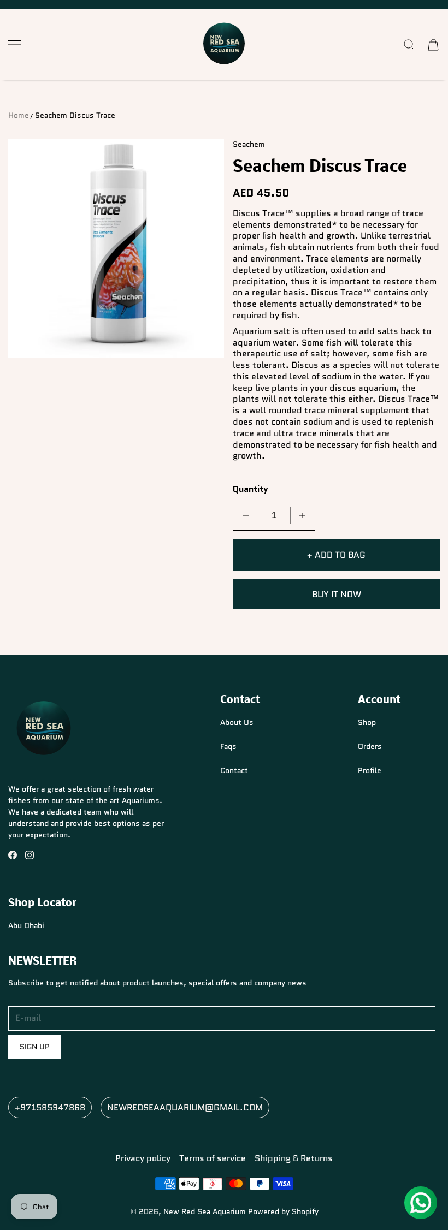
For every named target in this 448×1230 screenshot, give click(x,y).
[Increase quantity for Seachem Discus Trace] (302, 515)
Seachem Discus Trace (75, 115)
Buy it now (336, 594)
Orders (370, 746)
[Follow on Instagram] (29, 854)
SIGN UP (35, 1046)
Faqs (228, 746)
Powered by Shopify (283, 1211)
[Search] (409, 44)
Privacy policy (142, 1158)
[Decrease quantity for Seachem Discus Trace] (246, 515)
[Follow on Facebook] (12, 854)
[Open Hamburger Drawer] (14, 44)
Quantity (250, 489)
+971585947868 (50, 1107)
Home (18, 115)
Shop (367, 722)
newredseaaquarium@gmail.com (185, 1107)
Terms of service (212, 1158)
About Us (237, 722)
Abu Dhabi (26, 925)
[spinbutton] (274, 515)
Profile (369, 770)
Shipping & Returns (294, 1158)
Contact (234, 770)
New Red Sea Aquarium (204, 1211)
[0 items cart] (433, 44)
